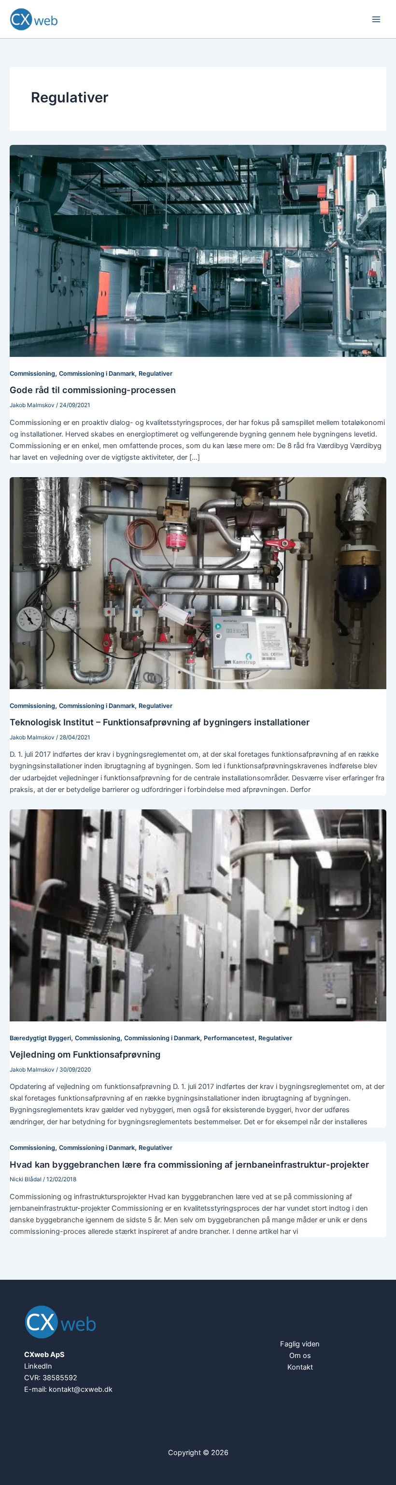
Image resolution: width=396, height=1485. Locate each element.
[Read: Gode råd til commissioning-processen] (198, 250)
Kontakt (300, 1367)
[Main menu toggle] (376, 19)
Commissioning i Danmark (97, 373)
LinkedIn (38, 1366)
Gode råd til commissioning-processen (93, 389)
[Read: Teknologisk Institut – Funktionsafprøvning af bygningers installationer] (198, 582)
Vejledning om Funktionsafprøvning (85, 1054)
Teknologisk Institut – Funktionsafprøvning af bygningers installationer (160, 722)
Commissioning (32, 373)
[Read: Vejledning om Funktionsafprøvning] (198, 914)
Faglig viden (300, 1344)
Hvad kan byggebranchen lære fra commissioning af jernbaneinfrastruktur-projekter (189, 1164)
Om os (300, 1355)
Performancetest (229, 1038)
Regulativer (155, 373)
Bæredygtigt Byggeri (40, 1038)
